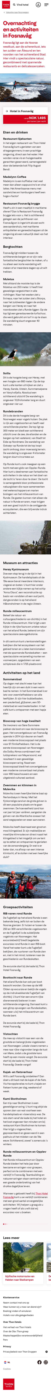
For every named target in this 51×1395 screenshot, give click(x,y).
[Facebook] (39, 1362)
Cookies (7, 1369)
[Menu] (46, 4)
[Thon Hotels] (6, 5)
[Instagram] (46, 1362)
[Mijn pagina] (38, 4)
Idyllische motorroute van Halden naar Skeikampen (19, 1278)
